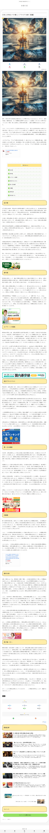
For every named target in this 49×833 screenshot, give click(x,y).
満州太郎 (12, 191)
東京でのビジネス (13, 180)
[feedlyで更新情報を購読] (13, 718)
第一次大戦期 (12, 184)
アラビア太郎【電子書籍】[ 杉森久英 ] (11, 150)
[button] (45, 391)
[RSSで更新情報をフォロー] (36, 718)
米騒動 (11, 188)
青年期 (11, 173)
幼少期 (11, 170)
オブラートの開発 (13, 177)
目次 (24, 165)
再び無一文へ (12, 195)
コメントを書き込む (25, 815)
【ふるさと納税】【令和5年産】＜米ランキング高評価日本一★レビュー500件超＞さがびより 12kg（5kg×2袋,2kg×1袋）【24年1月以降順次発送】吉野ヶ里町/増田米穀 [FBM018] (12, 557)
